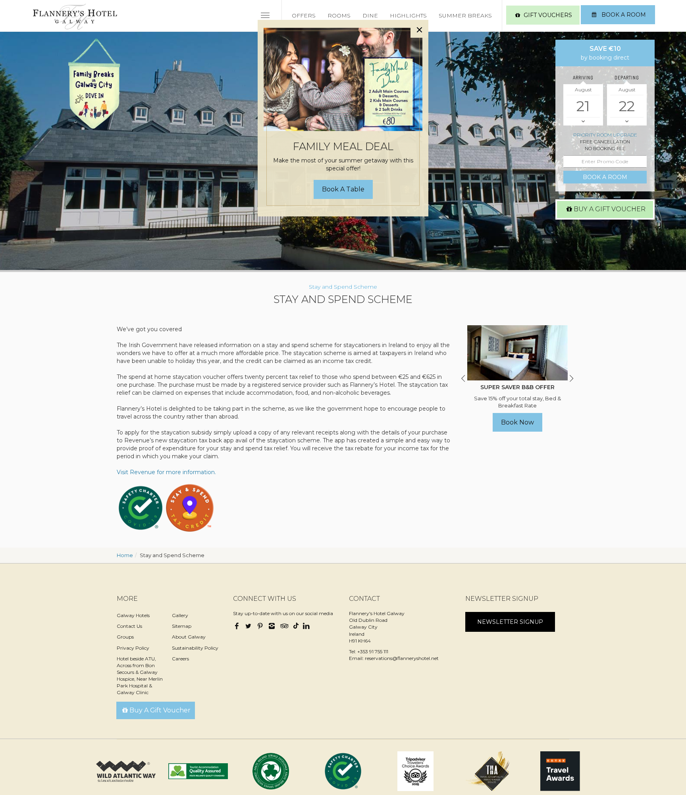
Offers (304, 15)
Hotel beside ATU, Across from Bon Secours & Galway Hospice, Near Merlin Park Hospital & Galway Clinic (140, 676)
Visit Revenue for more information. (166, 472)
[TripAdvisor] (283, 626)
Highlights (408, 15)
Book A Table (343, 189)
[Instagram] (271, 626)
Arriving (583, 78)
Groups (125, 637)
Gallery (180, 615)
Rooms (339, 15)
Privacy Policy (133, 648)
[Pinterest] (260, 626)
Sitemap (181, 626)
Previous (463, 378)
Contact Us (129, 626)
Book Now (517, 422)
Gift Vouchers (548, 15)
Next (571, 378)
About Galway (189, 637)
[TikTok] (295, 624)
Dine (370, 15)
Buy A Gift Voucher (610, 209)
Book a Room (623, 14)
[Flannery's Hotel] (75, 17)
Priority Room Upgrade (605, 135)
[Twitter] (248, 626)
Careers (180, 659)
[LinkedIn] (306, 626)
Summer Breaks (465, 15)
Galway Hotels (133, 615)
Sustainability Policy (195, 648)
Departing (627, 78)
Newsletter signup (510, 621)
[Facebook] (237, 626)
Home (125, 555)
